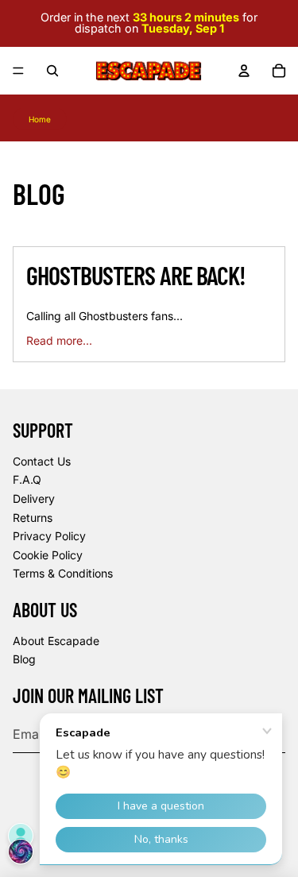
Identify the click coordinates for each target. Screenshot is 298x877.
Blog (24, 659)
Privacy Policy (49, 536)
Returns (32, 517)
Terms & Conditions (63, 573)
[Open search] (52, 70)
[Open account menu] (243, 70)
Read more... (59, 340)
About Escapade (56, 640)
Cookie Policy (48, 555)
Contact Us (42, 461)
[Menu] (18, 70)
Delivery (34, 498)
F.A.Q (27, 479)
